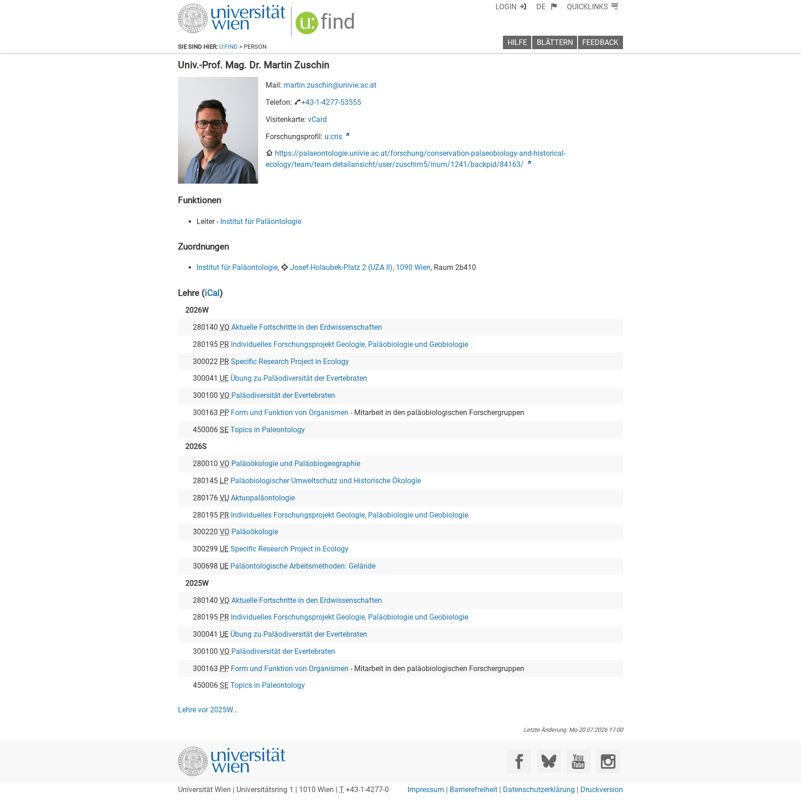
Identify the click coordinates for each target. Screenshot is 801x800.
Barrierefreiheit (473, 789)
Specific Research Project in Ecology (290, 361)
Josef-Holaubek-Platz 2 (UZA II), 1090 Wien (360, 267)
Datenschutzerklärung (539, 789)
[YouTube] (578, 761)
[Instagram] (608, 761)
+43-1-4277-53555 (331, 102)
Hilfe (517, 42)
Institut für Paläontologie (260, 221)
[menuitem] (547, 6)
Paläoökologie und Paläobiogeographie (295, 463)
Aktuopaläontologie (263, 497)
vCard (317, 119)
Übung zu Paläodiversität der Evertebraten (298, 378)
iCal (212, 293)
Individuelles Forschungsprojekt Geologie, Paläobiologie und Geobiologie (349, 344)
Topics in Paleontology (267, 429)
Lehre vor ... (208, 709)
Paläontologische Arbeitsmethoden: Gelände (302, 566)
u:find (228, 46)
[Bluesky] (548, 761)
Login (506, 6)
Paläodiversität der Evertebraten (283, 395)
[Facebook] (519, 761)
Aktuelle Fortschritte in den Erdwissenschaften (306, 327)
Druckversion (601, 789)
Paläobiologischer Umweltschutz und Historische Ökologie (325, 480)
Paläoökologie (254, 531)
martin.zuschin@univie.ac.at (330, 85)
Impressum (425, 789)
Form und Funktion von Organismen (290, 412)
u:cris (333, 136)
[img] (326, 26)
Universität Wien (210, 8)
